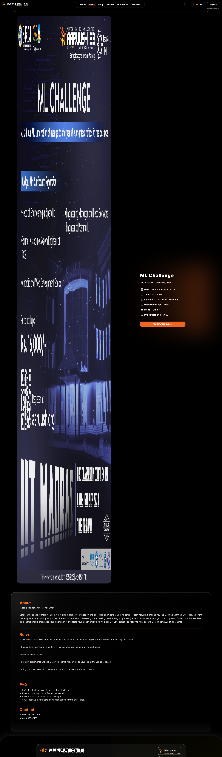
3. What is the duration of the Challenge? (41, 696)
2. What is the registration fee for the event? (43, 693)
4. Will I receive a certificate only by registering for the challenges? (53, 699)
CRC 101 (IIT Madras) (167, 299)
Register (213, 4)
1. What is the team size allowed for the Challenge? (46, 690)
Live (200, 4)
